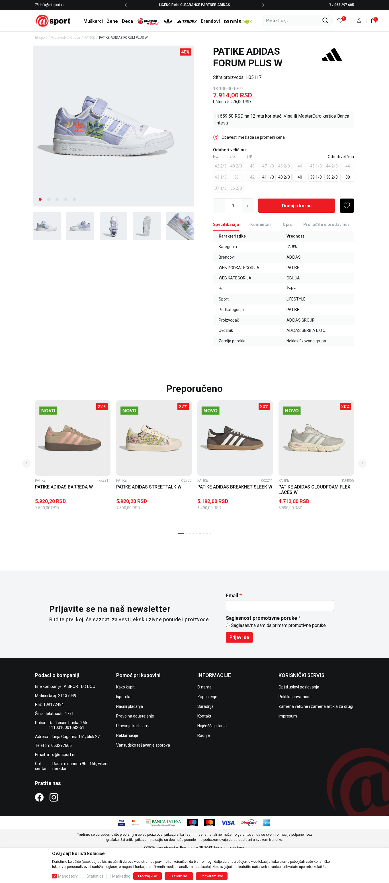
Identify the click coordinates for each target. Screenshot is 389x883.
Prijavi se (239, 637)
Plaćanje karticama (133, 725)
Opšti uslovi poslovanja (299, 687)
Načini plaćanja (129, 706)
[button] (359, 20)
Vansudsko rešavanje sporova (143, 745)
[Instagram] (53, 797)
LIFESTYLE (296, 299)
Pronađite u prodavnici (326, 224)
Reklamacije (127, 735)
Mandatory (68, 876)
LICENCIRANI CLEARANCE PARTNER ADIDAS (194, 5)
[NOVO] (57, 410)
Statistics (95, 876)
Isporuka (124, 696)
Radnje (203, 735)
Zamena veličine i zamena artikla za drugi (316, 706)
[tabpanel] (113, 126)
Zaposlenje (207, 696)
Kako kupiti (126, 687)
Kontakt (204, 716)
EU (215, 156)
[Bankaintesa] (163, 822)
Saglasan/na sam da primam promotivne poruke (278, 625)
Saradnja (205, 706)
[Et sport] (53, 20)
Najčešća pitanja (212, 725)
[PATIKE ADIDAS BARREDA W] (72, 438)
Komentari (260, 224)
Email (232, 595)
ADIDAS (293, 257)
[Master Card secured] (135, 822)
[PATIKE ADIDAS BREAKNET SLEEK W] (235, 438)
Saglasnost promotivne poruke (261, 618)
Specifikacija (226, 224)
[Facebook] (39, 797)
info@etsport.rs (52, 5)
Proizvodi (58, 38)
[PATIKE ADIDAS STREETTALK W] (154, 438)
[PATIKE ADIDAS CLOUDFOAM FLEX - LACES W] (316, 438)
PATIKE (89, 38)
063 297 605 (344, 5)
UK (250, 156)
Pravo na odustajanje (135, 716)
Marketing (121, 876)
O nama (204, 687)
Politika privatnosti (295, 696)
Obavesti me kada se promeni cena (253, 137)
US (233, 156)
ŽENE (291, 288)
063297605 (61, 745)
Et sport (41, 38)
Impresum (288, 716)
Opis (287, 224)
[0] (340, 20)
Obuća (75, 38)
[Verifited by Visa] (121, 822)
